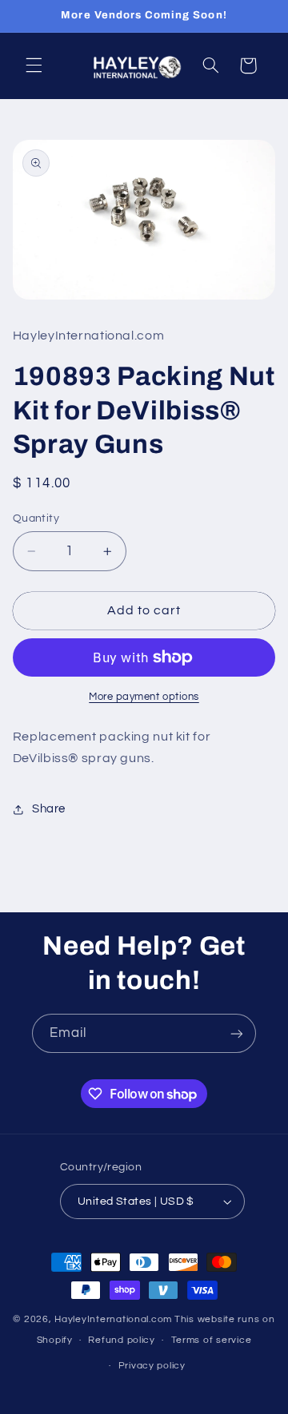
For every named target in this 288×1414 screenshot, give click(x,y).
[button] (33, 65)
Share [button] (49, 809)
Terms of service (211, 1340)
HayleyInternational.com (113, 1319)
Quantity (36, 518)
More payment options (144, 697)
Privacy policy (152, 1365)
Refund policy (121, 1340)
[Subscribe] (236, 1033)
